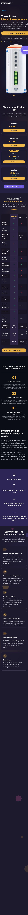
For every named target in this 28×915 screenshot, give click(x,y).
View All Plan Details (12, 186)
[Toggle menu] (25, 2)
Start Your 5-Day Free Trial (12, 350)
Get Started (14, 130)
